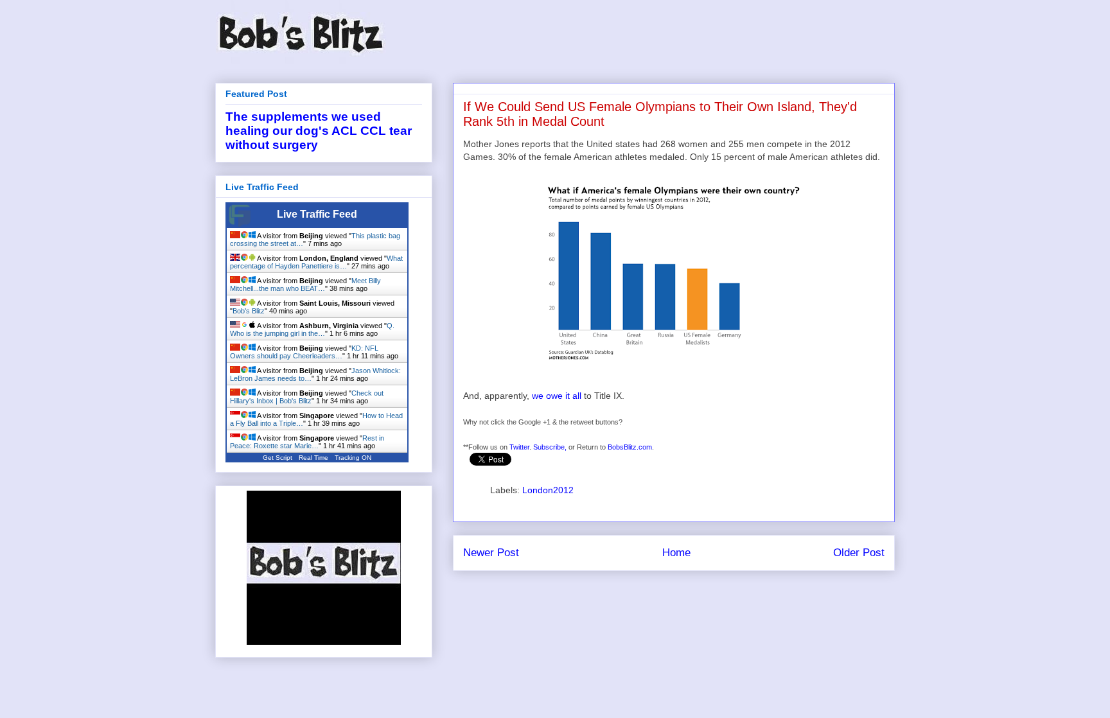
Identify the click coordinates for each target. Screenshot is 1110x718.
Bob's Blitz (249, 311)
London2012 (548, 490)
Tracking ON (353, 457)
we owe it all (556, 395)
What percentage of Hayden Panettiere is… (316, 262)
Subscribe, (550, 447)
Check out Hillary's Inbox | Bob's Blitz (306, 397)
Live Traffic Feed (317, 214)
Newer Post (491, 553)
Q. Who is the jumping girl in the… (312, 329)
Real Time (313, 457)
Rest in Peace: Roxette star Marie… (307, 442)
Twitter (519, 447)
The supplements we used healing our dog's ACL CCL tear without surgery (318, 131)
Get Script (277, 457)
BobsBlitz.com (630, 447)
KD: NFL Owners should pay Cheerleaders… (304, 352)
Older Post (859, 553)
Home (676, 553)
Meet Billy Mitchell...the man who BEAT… (305, 284)
